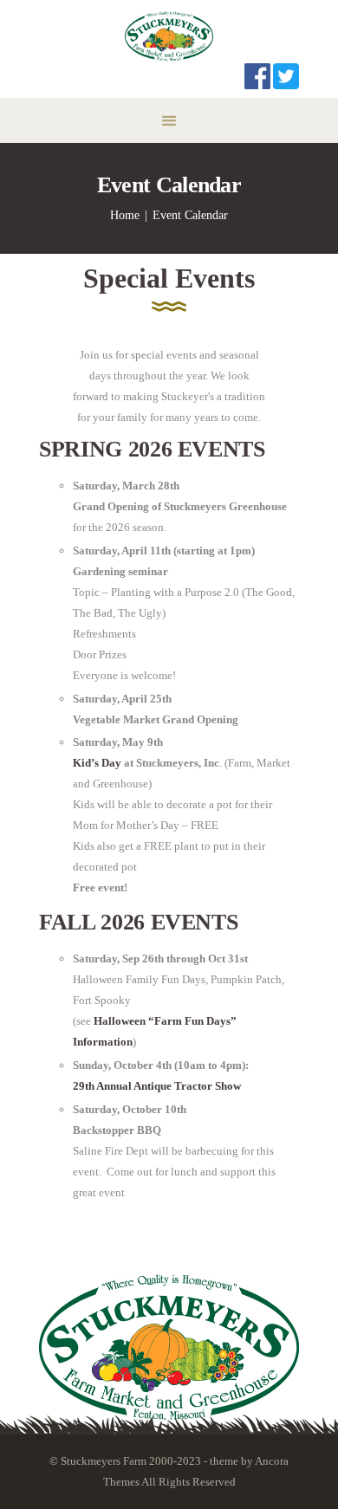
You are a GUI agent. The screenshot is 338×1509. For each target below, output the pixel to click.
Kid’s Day (97, 762)
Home (125, 215)
